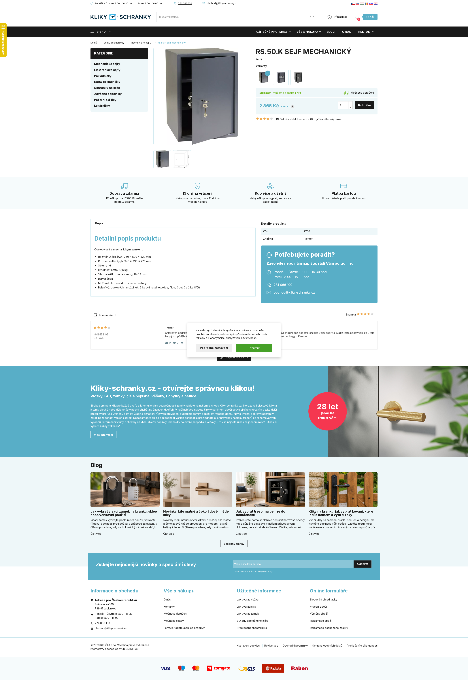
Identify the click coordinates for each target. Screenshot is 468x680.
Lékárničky (102, 105)
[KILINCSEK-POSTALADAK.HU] (362, 3)
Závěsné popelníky (108, 94)
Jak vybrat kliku (246, 606)
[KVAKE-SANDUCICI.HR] (376, 3)
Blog (331, 31)
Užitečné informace (272, 31)
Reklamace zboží (320, 620)
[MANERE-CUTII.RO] (366, 3)
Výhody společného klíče (252, 620)
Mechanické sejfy (107, 64)
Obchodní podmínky (295, 645)
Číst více (95, 533)
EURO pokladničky (107, 82)
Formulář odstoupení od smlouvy (184, 628)
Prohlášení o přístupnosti (362, 645)
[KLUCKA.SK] (357, 3)
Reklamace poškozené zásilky (329, 628)
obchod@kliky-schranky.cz (222, 3)
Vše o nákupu (307, 31)
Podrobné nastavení (214, 348)
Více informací (103, 434)
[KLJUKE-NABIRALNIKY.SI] (371, 3)
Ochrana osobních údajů (327, 645)
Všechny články (234, 543)
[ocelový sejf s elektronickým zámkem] (281, 77)
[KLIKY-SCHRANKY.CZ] (353, 3)
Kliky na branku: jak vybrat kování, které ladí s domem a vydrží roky (341, 513)
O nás (346, 31)
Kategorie (103, 53)
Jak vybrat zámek (248, 613)
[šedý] (298, 77)
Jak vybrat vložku (247, 599)
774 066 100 (185, 3)
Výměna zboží (319, 613)
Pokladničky (103, 76)
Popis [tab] (99, 223)
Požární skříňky (105, 100)
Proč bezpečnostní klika (252, 628)
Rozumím (254, 348)
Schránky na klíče (107, 88)
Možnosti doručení (175, 613)
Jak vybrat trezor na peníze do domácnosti (260, 513)
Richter (308, 238)
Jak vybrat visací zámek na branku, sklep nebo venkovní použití (123, 513)
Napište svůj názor (330, 119)
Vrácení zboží (318, 606)
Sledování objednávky (323, 599)
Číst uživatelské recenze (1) (296, 119)
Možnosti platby (174, 620)
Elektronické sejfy (107, 70)
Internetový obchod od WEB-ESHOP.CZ (114, 648)
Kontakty (366, 31)
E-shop (102, 31)
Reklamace (271, 645)
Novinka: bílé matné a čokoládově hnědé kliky (196, 513)
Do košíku (364, 105)
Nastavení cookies (248, 645)
